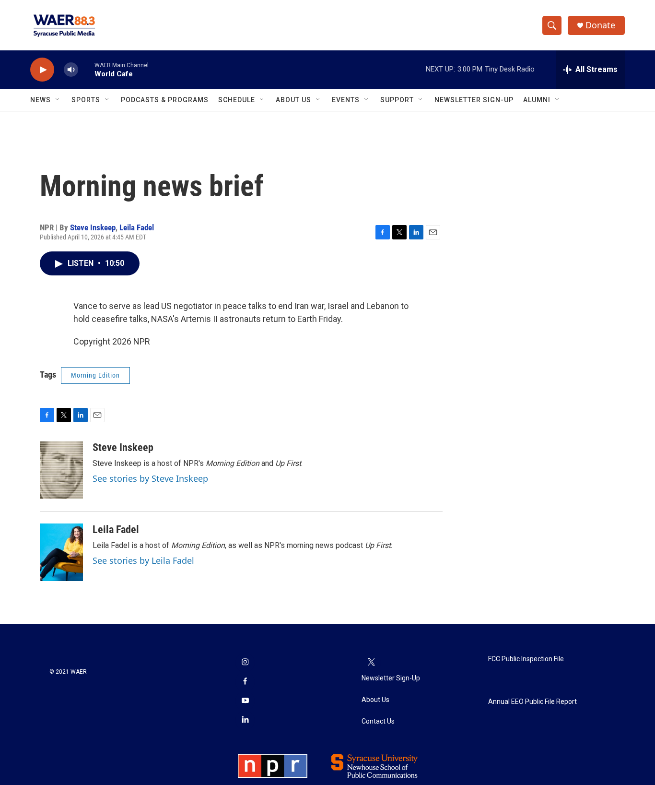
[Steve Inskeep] (61, 470)
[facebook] (245, 681)
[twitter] (371, 662)
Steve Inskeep (93, 227)
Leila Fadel (136, 227)
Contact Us (378, 721)
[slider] (86, 69)
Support (397, 100)
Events (346, 100)
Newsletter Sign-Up (474, 100)
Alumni (536, 100)
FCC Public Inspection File (526, 659)
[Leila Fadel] (61, 552)
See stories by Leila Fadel (143, 560)
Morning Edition (95, 375)
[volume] (71, 70)
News (40, 100)
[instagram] (245, 662)
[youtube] (245, 701)
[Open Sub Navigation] (58, 100)
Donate (600, 25)
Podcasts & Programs (165, 100)
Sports (85, 100)
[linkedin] (245, 720)
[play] (42, 69)
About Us (293, 100)
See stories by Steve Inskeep (150, 478)
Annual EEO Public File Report (532, 701)
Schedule (236, 100)
